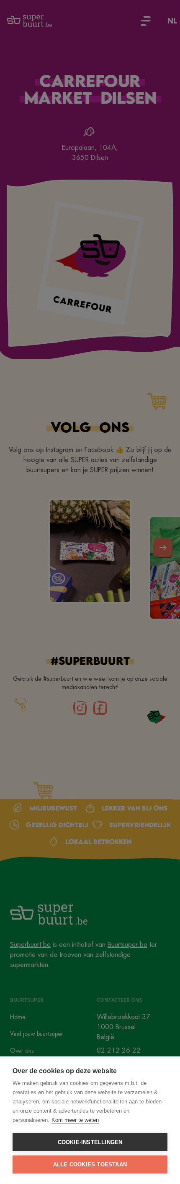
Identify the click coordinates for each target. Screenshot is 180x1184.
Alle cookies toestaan (90, 1164)
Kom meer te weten (75, 1120)
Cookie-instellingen (90, 1142)
